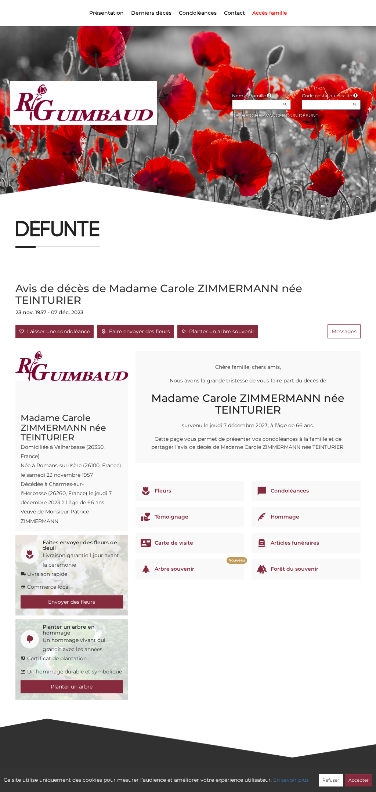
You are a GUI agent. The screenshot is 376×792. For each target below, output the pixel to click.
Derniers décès (151, 13)
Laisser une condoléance (57, 331)
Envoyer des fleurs (71, 602)
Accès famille (269, 13)
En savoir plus (291, 780)
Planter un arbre (72, 686)
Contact (234, 13)
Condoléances (198, 13)
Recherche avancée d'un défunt (275, 115)
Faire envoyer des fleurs (138, 331)
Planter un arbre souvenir (220, 331)
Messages (344, 331)
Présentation (106, 13)
